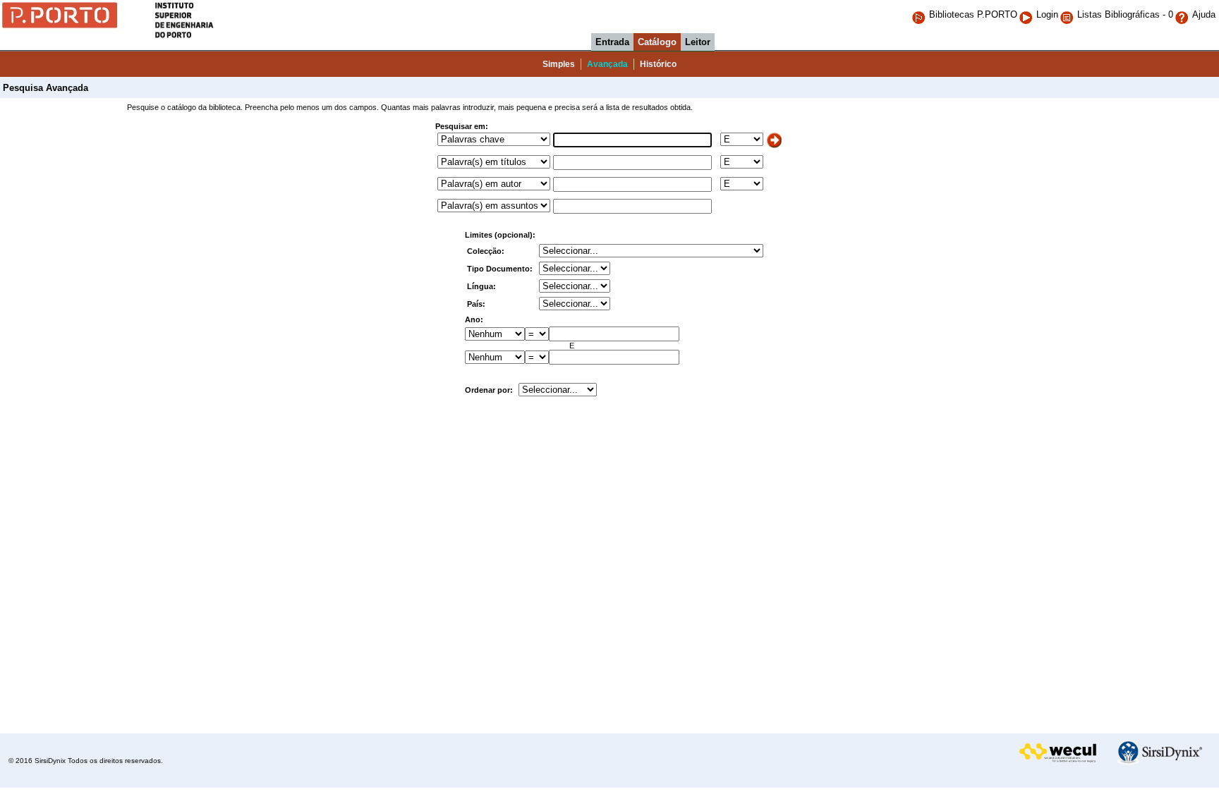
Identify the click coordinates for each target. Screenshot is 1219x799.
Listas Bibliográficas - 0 (1125, 14)
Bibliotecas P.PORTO (973, 14)
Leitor (697, 42)
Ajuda (1203, 14)
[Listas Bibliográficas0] (1068, 14)
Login (1047, 14)
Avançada (607, 64)
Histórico (658, 64)
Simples (558, 64)
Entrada (612, 42)
